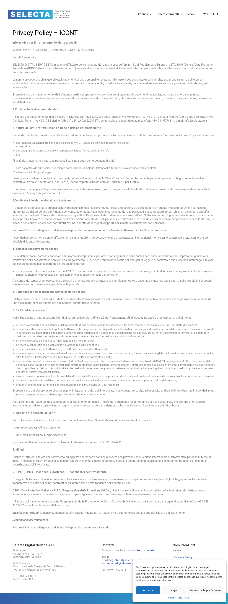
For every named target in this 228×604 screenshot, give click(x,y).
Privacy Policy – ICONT (179, 598)
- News (177, 550)
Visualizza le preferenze (205, 590)
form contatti (145, 550)
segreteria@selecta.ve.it (124, 560)
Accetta (148, 590)
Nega (173, 590)
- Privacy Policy (182, 557)
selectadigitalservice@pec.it (125, 563)
